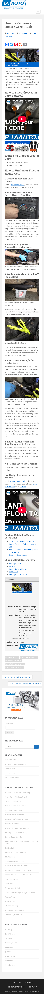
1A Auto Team (23, 33)
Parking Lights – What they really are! (18, 870)
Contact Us (33, 987)
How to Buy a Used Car (13, 837)
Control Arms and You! (13, 810)
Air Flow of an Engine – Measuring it (18, 792)
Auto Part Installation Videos (15, 764)
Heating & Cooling (15, 563)
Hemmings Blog (11, 943)
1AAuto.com (16, 982)
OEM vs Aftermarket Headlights (16, 866)
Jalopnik (8, 952)
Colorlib (20, 992)
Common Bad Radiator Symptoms (21, 541)
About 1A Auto (10, 760)
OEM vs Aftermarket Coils (14, 861)
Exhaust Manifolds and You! (15, 815)
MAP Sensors (10, 857)
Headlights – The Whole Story (16, 832)
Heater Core (13, 572)
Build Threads (10, 934)
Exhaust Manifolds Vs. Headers (16, 819)
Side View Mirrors (11, 879)
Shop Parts (28, 982)
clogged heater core (11, 657)
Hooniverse (9, 947)
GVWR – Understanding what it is (17, 828)
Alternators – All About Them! (16, 797)
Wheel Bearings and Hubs (14, 910)
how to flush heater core (13, 661)
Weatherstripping (11, 906)
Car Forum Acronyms (13, 801)
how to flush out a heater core (15, 664)
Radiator (12, 566)
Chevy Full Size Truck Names (15, 806)
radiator (23, 487)
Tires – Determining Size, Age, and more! (20, 892)
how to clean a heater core (28, 657)
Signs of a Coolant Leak (18, 555)
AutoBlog (8, 929)
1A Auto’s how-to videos (18, 481)
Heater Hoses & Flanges (18, 569)
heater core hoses (17, 185)
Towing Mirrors (10, 897)
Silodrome (9, 961)
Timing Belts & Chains (13, 888)
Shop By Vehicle (11, 773)
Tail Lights (9, 883)
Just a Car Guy (10, 956)
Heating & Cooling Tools (18, 574)
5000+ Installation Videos (16, 987)
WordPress (35, 992)
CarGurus (8, 938)
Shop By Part (10, 769)
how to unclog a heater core (14, 667)
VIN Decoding (10, 901)
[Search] (36, 747)
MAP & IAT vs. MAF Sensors (15, 852)
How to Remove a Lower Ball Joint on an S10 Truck (21, 842)
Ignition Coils (10, 848)
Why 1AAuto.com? (12, 778)
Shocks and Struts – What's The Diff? (18, 875)
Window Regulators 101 (14, 915)
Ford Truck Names (12, 824)
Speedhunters (10, 965)
